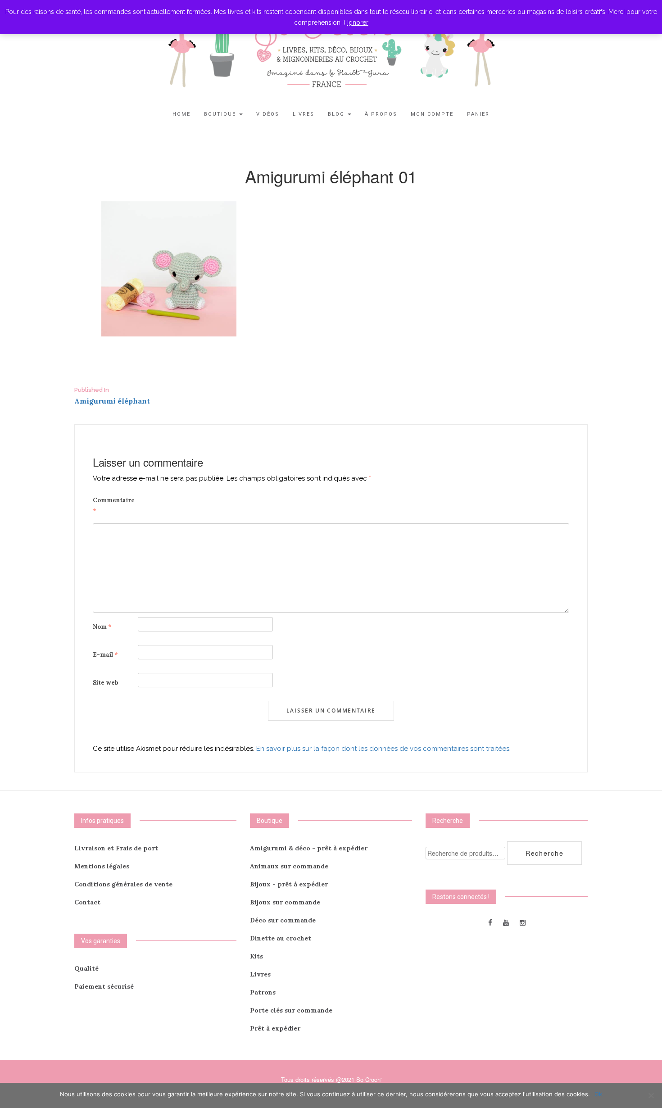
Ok (598, 1094)
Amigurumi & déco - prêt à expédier (308, 848)
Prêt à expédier (275, 1028)
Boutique (221, 114)
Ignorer (357, 22)
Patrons (263, 992)
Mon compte (432, 114)
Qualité (86, 968)
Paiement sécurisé (104, 986)
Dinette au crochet (280, 938)
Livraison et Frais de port (116, 848)
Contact (87, 902)
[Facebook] (490, 922)
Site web (105, 682)
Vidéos (267, 114)
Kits (256, 956)
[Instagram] (522, 922)
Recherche (544, 853)
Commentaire (114, 505)
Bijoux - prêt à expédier (289, 884)
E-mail (105, 654)
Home (181, 114)
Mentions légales (101, 866)
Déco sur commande (283, 920)
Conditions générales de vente (123, 884)
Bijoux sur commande (285, 902)
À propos (381, 114)
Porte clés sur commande (291, 1010)
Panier (478, 114)
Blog (337, 114)
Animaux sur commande (289, 866)
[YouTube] (506, 922)
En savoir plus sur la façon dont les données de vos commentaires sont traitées (382, 749)
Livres (303, 114)
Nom (102, 627)
